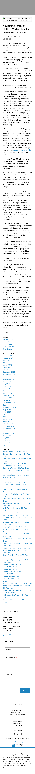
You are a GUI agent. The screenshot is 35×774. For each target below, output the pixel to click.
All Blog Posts (8, 339)
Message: (8, 674)
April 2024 (6, 417)
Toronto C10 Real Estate (12, 574)
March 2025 (7, 393)
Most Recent (7, 355)
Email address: (10, 658)
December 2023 (9, 426)
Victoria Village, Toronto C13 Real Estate (17, 583)
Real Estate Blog (9, 346)
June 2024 (7, 412)
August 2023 (8, 435)
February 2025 (8, 395)
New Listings (7, 342)
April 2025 (6, 391)
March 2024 (7, 419)
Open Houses (8, 344)
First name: (9, 641)
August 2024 (8, 410)
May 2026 (6, 360)
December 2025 (9, 372)
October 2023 (8, 431)
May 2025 (6, 388)
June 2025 (7, 386)
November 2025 (9, 374)
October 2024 (8, 405)
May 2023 (6, 443)
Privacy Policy (17, 740)
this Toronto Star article (22, 150)
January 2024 (8, 424)
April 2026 (6, 363)
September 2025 (9, 379)
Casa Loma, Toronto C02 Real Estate (16, 468)
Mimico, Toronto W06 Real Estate (15, 513)
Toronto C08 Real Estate (12, 572)
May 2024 (6, 414)
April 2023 (6, 445)
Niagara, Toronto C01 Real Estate (15, 527)
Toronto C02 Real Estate (12, 567)
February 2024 (8, 421)
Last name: (9, 649)
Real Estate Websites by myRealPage (17, 742)
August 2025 (8, 381)
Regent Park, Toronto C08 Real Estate (17, 548)
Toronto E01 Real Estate (12, 576)
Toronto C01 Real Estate (12, 564)
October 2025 (8, 377)
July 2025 (6, 384)
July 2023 (6, 438)
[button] (3, 635)
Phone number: (10, 666)
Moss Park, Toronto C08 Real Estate (16, 515)
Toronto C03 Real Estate (12, 569)
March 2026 (7, 365)
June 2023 (7, 440)
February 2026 (8, 367)
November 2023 (9, 428)
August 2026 (8, 358)
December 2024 (9, 400)
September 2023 (9, 433)
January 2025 (8, 398)
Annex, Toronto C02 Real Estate (15, 452)
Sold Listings (7, 349)
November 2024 (9, 403)
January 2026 (8, 370)
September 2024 (9, 407)
